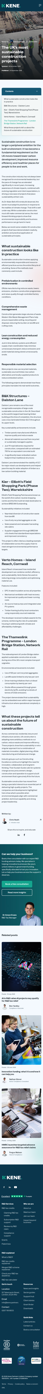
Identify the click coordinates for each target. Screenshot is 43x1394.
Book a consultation (32, 1330)
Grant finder (29, 1304)
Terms (4, 1384)
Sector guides (29, 1292)
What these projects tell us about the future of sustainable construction (19, 128)
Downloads (28, 1308)
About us (27, 1208)
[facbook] (4, 1187)
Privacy (10, 1384)
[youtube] (15, 1187)
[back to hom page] (12, 1177)
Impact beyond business (30, 1221)
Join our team (29, 1216)
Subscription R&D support (11, 1220)
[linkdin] (19, 835)
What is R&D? (7, 1257)
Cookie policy (20, 1384)
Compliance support (9, 1234)
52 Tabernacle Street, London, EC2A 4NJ (10, 1293)
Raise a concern (32, 1384)
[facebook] (24, 835)
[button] (41, 5)
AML (3, 1388)
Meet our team (30, 1212)
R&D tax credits (8, 1208)
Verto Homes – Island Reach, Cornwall (19, 117)
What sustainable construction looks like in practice (21, 100)
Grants (4, 1240)
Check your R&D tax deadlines (10, 1274)
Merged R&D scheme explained (10, 1268)
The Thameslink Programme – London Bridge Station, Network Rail (20, 122)
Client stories (29, 1300)
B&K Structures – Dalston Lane (17, 106)
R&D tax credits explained (8, 1262)
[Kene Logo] (11, 5)
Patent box (6, 1244)
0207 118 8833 (8, 1310)
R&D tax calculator (9, 1280)
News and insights (19, 42)
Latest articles (29, 1322)
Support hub (29, 1296)
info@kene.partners (10, 1303)
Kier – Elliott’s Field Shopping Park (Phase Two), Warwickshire (21, 111)
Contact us (28, 1326)
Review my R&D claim (10, 1227)
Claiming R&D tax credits (11, 1214)
